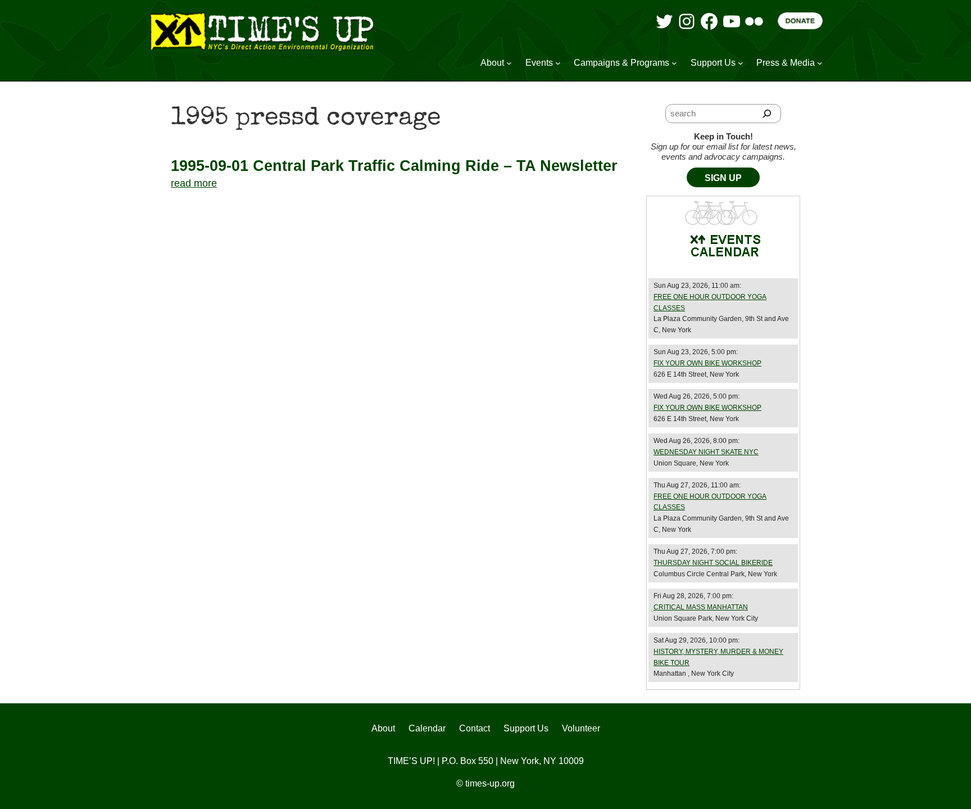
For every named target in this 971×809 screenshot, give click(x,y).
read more (194, 183)
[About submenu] (509, 63)
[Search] (767, 113)
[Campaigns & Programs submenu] (674, 63)
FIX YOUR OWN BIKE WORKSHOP (707, 363)
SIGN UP (723, 178)
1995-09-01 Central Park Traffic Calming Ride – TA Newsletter (394, 165)
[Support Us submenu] (740, 63)
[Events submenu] (558, 63)
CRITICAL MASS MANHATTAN (701, 607)
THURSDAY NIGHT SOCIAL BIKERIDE (713, 563)
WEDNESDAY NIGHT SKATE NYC (706, 452)
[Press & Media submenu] (820, 63)
